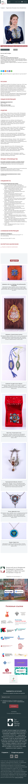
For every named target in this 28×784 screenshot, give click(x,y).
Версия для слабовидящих (22, 1)
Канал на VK (19, 591)
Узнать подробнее (19, 777)
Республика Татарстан (5, 49)
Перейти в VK (16, 756)
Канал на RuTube (9, 591)
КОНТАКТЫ (14, 711)
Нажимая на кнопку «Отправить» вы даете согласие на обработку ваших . (13, 701)
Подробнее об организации (13, 576)
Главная (3, 8)
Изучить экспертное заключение (10, 247)
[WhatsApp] (11, 71)
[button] (14, 27)
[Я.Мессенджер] (1, 71)
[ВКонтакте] (3, 71)
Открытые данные (17, 752)
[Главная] (3, 2)
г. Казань (15, 49)
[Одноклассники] (5, 71)
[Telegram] (7, 71)
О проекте (5, 752)
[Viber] (9, 71)
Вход (25, 1)
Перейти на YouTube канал (11, 756)
